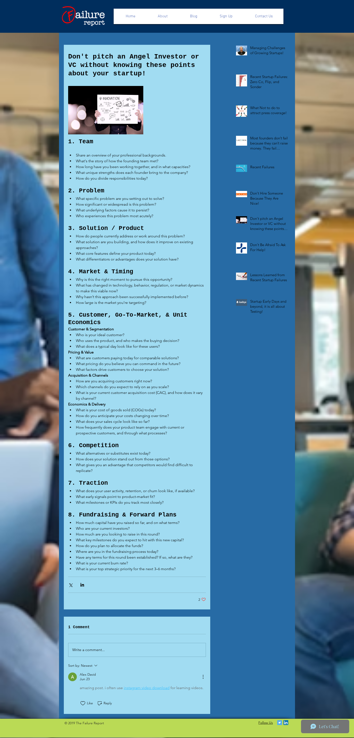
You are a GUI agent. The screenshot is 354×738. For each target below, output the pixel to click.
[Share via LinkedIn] (82, 584)
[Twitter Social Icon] (279, 722)
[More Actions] (203, 677)
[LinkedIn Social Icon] (285, 722)
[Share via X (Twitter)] (70, 584)
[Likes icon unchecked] (83, 703)
